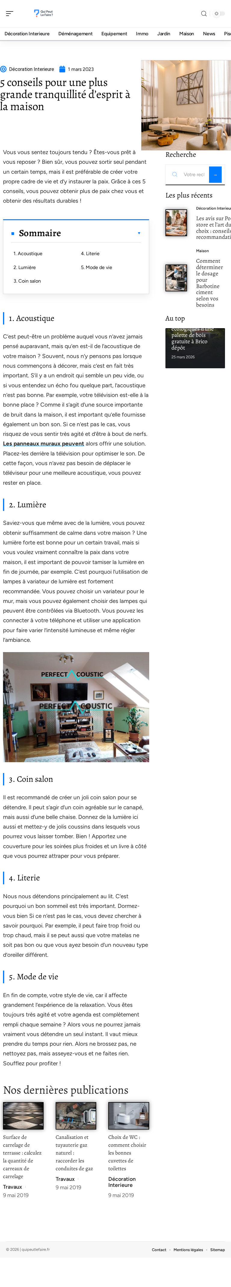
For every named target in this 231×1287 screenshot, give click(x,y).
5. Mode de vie (96, 267)
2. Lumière (25, 267)
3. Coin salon (27, 281)
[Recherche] (204, 13)
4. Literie (90, 253)
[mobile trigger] (11, 13)
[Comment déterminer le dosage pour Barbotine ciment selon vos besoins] (176, 278)
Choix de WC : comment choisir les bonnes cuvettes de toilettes (127, 1152)
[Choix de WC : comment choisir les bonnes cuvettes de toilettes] (129, 1115)
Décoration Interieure (122, 1182)
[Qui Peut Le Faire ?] (43, 13)
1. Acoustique (28, 253)
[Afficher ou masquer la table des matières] (101, 233)
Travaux (12, 1187)
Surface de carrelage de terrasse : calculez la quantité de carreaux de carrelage (22, 1156)
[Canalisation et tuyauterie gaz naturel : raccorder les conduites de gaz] (76, 1115)
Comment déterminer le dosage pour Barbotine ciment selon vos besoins (209, 283)
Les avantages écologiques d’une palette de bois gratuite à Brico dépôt (192, 334)
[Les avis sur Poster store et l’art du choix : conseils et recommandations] (176, 223)
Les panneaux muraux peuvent (43, 443)
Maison (202, 251)
